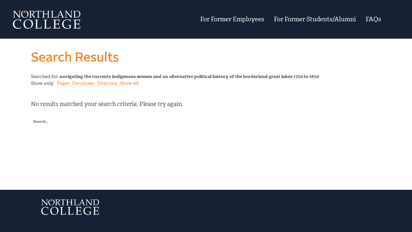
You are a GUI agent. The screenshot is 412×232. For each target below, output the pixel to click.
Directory (107, 83)
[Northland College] (74, 19)
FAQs (373, 19)
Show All (129, 83)
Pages (63, 83)
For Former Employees (232, 19)
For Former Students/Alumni (315, 19)
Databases (83, 83)
